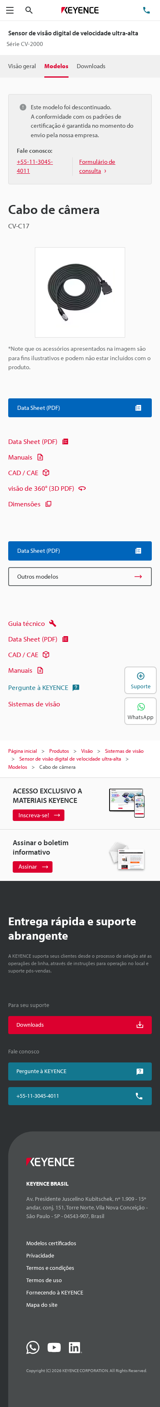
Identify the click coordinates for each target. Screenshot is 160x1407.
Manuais (20, 457)
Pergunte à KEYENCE (38, 687)
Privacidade (40, 1255)
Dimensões (24, 503)
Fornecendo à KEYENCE (54, 1292)
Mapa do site (41, 1304)
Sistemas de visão (34, 703)
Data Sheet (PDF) (32, 441)
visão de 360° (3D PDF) (41, 488)
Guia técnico (26, 623)
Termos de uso (44, 1280)
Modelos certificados (51, 1243)
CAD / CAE (23, 472)
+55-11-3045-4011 (37, 1095)
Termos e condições (50, 1267)
